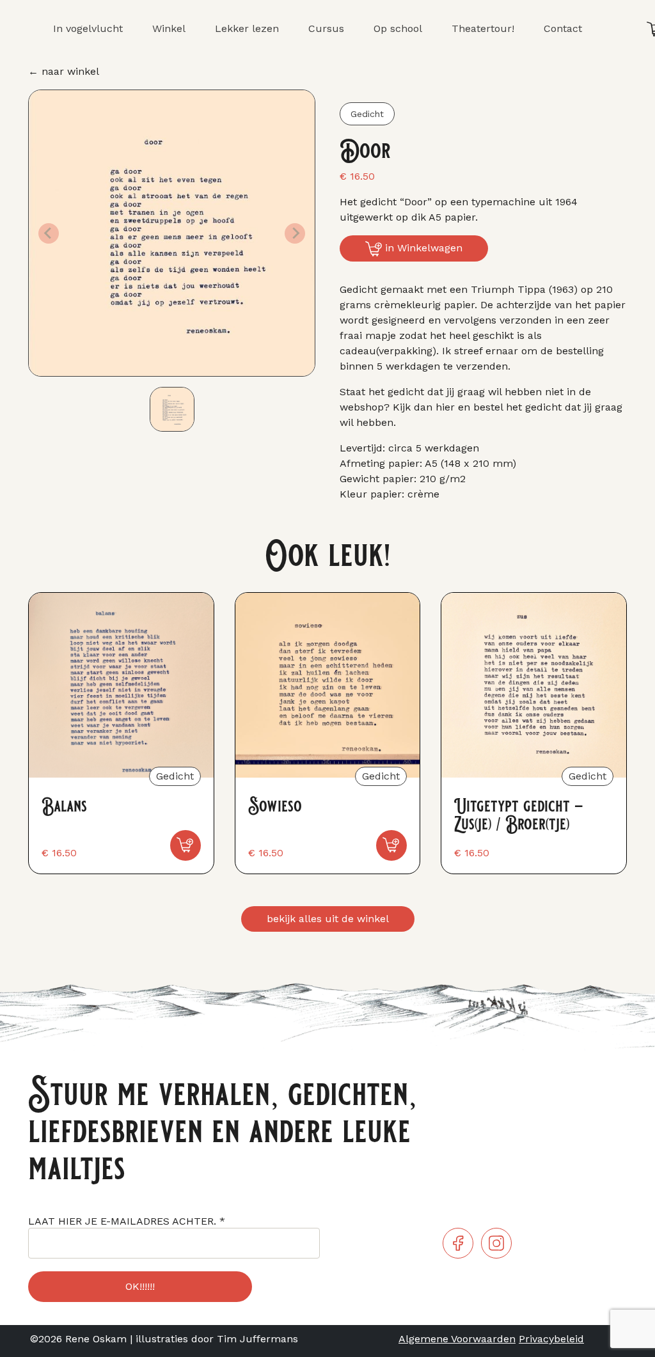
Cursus (326, 28)
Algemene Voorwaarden (457, 1339)
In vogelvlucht (88, 28)
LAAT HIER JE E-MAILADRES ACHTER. (126, 1221)
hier (445, 407)
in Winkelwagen (422, 248)
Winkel (168, 28)
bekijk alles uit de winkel (328, 919)
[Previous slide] (48, 233)
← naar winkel (63, 71)
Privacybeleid (551, 1339)
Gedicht (367, 114)
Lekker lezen (247, 28)
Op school (398, 28)
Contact (563, 28)
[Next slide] (295, 233)
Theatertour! (483, 28)
